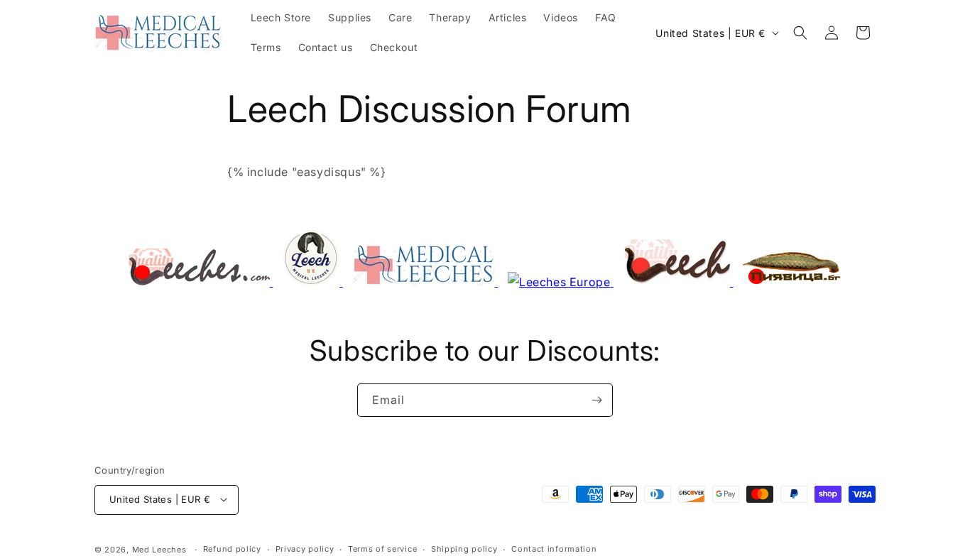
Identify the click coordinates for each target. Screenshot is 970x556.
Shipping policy (464, 549)
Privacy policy (305, 549)
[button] (800, 32)
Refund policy (232, 549)
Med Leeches (159, 549)
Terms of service (382, 549)
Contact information (553, 549)
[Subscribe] (596, 400)
